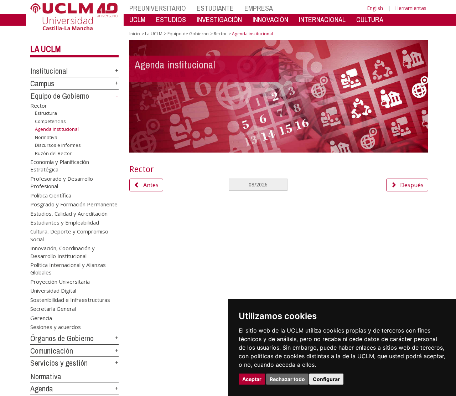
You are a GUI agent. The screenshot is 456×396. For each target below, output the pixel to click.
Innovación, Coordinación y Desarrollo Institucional (62, 252)
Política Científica (50, 195)
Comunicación (51, 350)
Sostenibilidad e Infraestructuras (70, 299)
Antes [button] (151, 185)
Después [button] (412, 185)
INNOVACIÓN (270, 19)
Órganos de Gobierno (62, 338)
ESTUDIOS (171, 19)
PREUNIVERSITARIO (157, 8)
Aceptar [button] (251, 379)
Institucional (49, 71)
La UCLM (45, 49)
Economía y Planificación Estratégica (59, 165)
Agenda (41, 388)
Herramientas (410, 8)
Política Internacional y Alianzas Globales (68, 268)
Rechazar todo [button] (287, 379)
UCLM (137, 19)
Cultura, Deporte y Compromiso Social (69, 235)
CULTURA (369, 19)
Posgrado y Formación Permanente (74, 204)
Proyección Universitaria (60, 281)
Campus (42, 83)
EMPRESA (258, 8)
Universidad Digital (53, 290)
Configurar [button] (326, 379)
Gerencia (41, 317)
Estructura (46, 113)
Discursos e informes (58, 145)
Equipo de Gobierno (59, 96)
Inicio (134, 34)
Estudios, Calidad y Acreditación (69, 213)
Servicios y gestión (59, 363)
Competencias (50, 121)
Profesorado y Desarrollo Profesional (61, 182)
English (375, 8)
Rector (38, 105)
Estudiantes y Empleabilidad (64, 222)
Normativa (46, 137)
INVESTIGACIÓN (219, 19)
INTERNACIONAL (322, 19)
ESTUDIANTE (215, 8)
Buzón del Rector (53, 153)
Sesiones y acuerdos (55, 326)
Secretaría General (53, 308)
